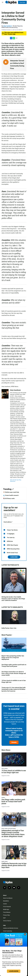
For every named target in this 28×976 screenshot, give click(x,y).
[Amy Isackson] (5, 394)
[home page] (11, 2)
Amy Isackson (7, 26)
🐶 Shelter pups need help (11, 492)
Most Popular (7, 635)
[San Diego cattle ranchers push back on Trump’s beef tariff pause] (14, 788)
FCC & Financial (7, 906)
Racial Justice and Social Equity (9, 828)
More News (6, 750)
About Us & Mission (7, 898)
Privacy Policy (6, 915)
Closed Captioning (7, 931)
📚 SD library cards (9, 498)
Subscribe (14, 557)
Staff (4, 918)
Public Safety (4, 861)
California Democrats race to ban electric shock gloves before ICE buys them (14, 865)
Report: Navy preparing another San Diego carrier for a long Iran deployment (13, 657)
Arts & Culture (5, 768)
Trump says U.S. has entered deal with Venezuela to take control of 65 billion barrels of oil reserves (14, 689)
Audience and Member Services (10, 928)
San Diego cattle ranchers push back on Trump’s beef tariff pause (14, 665)
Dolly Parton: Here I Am (9, 628)
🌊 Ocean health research (11, 495)
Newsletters (6, 901)
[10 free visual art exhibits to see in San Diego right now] (14, 759)
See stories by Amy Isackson (15, 480)
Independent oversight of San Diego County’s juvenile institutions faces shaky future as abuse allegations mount (13, 833)
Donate (14, 742)
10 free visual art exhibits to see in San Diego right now (14, 681)
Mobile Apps (6, 909)
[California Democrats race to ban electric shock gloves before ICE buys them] (14, 852)
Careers (5, 903)
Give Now (22, 2)
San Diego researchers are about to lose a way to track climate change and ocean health (14, 673)
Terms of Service (7, 920)
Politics (3, 797)
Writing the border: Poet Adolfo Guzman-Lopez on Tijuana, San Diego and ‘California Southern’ (13, 598)
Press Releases (6, 912)
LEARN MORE (13, 971)
